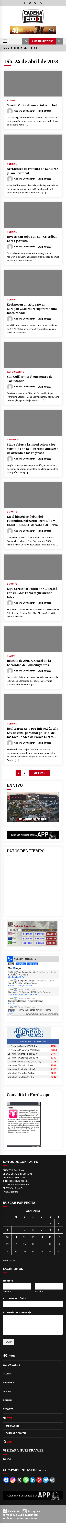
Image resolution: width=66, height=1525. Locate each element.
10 (7, 1237)
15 (50, 1237)
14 (41, 1237)
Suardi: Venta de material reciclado (33, 105)
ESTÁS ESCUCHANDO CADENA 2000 (20, 1514)
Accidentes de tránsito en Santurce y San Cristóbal (32, 171)
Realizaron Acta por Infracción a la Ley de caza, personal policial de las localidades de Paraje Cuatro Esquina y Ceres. (32, 733)
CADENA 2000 (12, 1425)
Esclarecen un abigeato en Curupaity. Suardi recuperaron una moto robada (32, 309)
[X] (19, 1480)
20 (33, 1244)
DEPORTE (12, 511)
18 (16, 1244)
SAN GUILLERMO (15, 371)
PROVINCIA (13, 439)
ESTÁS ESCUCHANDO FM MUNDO (20, 1518)
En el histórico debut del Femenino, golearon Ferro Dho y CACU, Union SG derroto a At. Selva (32, 521)
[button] (25, 41)
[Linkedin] (33, 1480)
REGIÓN (11, 100)
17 (7, 1244)
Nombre (9, 1280)
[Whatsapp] (26, 1480)
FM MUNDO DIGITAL (15, 1433)
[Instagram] (13, 1480)
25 (16, 1251)
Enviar (9, 1341)
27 (33, 1251)
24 (7, 1251)
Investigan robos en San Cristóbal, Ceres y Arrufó (32, 239)
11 (16, 1237)
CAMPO (7, 1391)
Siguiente (39, 772)
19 (24, 1244)
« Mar (5, 1260)
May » (12, 1260)
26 (24, 1251)
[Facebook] (6, 1480)
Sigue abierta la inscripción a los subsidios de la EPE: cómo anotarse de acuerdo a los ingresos (32, 449)
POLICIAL (12, 163)
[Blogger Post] (52, 1480)
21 (41, 1244)
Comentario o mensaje (18, 1312)
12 (24, 1237)
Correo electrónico (15, 1298)
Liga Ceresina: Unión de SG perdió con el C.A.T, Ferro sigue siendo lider (32, 593)
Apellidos (39, 1291)
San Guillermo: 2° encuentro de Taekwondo (29, 379)
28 (41, 1251)
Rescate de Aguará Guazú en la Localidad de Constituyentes (29, 663)
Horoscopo (36, 1146)
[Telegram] (46, 1480)
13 (33, 1237)
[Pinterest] (39, 1480)
